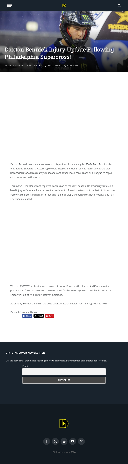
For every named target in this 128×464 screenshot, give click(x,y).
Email (25, 366)
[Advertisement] (64, 119)
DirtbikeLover (15, 65)
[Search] (119, 5)
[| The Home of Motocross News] (64, 5)
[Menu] (9, 5)
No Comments (55, 65)
